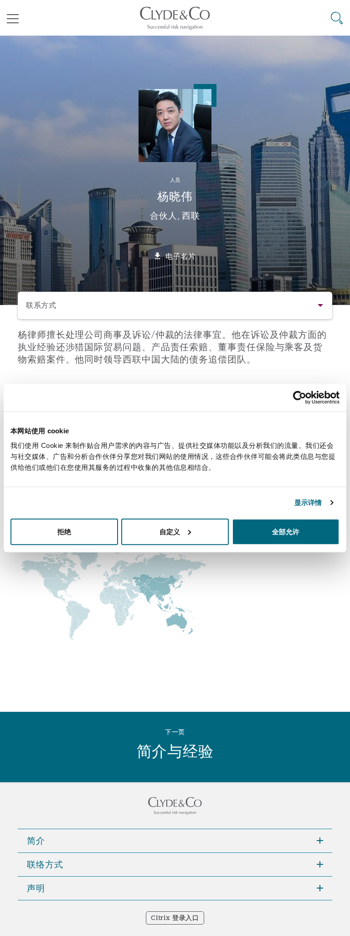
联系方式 (41, 305)
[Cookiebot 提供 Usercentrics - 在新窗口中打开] (300, 398)
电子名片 (180, 256)
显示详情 (308, 502)
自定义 (170, 531)
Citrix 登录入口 (175, 918)
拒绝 (64, 531)
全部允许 (285, 531)
